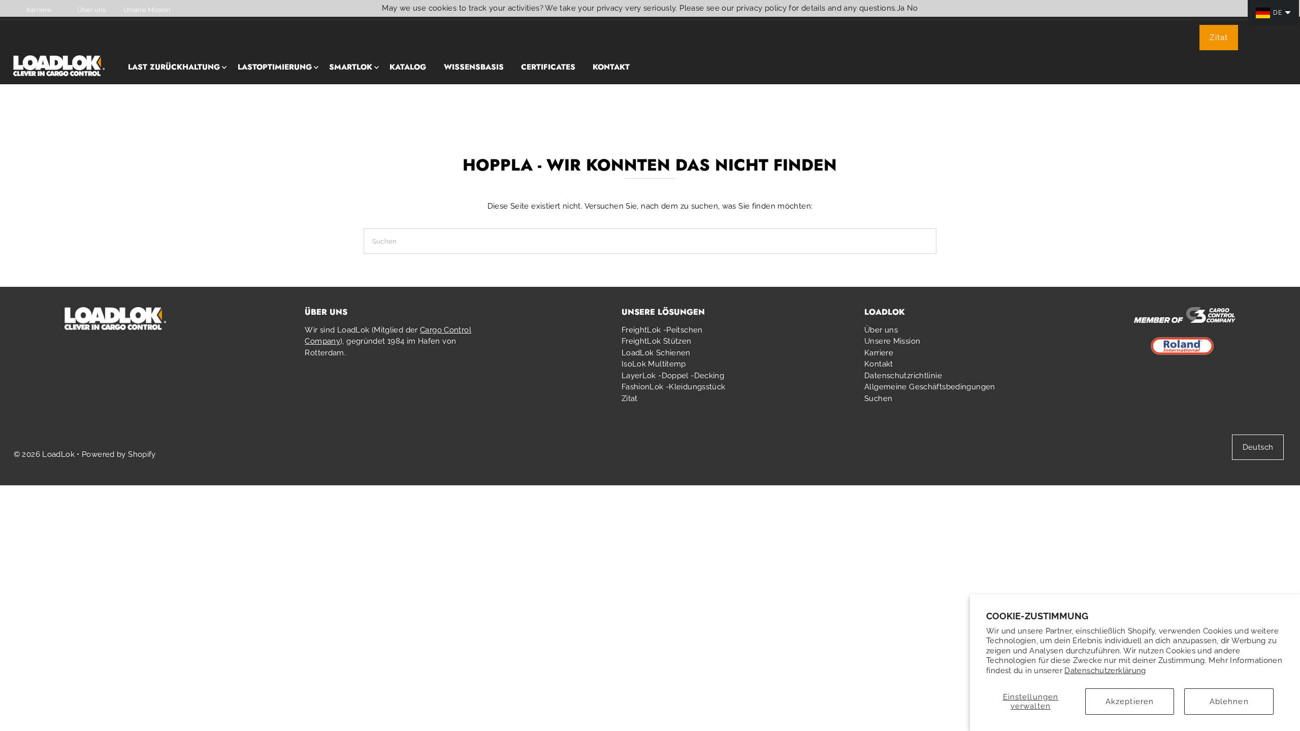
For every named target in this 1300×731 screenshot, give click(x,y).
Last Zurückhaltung (174, 67)
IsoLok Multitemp (654, 364)
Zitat (1219, 37)
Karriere (878, 352)
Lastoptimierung (275, 67)
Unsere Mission (892, 341)
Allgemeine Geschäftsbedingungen (929, 386)
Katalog (407, 67)
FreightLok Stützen (657, 341)
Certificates (548, 67)
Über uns (881, 330)
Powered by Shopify (119, 454)
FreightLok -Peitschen (662, 330)
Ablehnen (1229, 701)
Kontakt (611, 67)
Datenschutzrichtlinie (903, 375)
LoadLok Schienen (656, 352)
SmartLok (350, 67)
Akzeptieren (1130, 701)
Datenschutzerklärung (1105, 670)
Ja (901, 8)
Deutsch (1258, 447)
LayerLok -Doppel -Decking (673, 375)
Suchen (878, 398)
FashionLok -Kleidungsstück (674, 386)
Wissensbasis (474, 67)
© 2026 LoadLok (44, 454)
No (912, 8)
